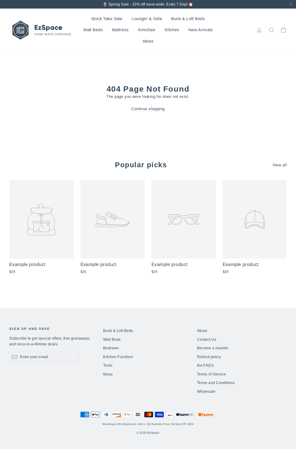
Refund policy (209, 357)
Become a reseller (212, 348)
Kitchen (172, 30)
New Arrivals (200, 30)
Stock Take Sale (106, 18)
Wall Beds (93, 30)
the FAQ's (205, 365)
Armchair (146, 30)
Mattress (120, 30)
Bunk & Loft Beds (188, 18)
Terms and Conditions (216, 383)
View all (280, 165)
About (202, 331)
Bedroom (111, 348)
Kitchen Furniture (118, 357)
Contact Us (206, 339)
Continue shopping (148, 109)
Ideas (148, 41)
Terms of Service (211, 374)
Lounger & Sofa (147, 18)
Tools (107, 365)
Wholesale (206, 391)
